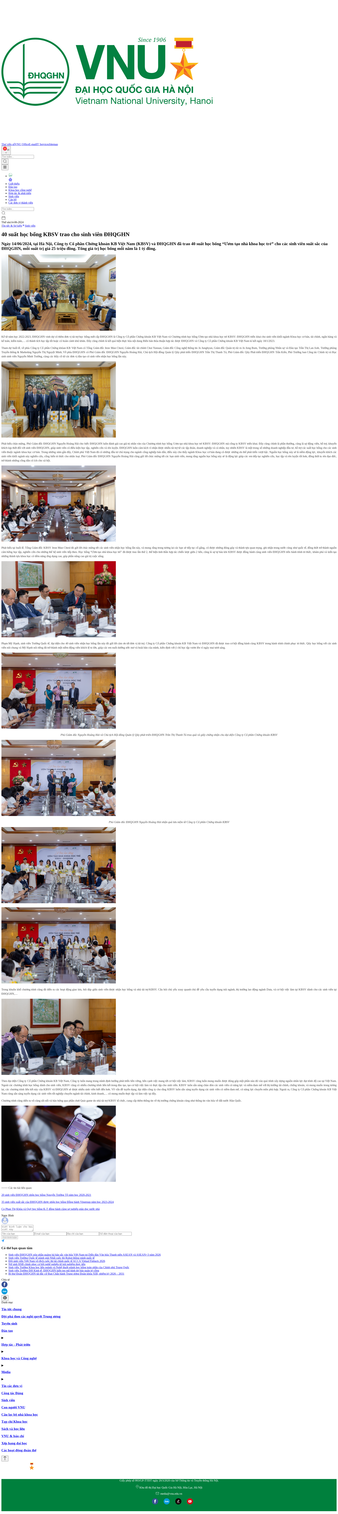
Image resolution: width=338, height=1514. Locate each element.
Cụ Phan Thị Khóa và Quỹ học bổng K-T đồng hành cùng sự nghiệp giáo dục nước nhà (50, 1208)
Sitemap (53, 144)
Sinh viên (13, 196)
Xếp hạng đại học (14, 1443)
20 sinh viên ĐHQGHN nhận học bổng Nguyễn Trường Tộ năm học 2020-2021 (46, 1194)
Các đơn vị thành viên (20, 202)
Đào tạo (12, 186)
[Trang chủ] (107, 141)
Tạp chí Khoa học (14, 1421)
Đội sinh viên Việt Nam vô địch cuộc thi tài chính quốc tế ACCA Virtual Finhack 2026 (56, 1261)
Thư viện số (8, 144)
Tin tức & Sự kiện (12, 225)
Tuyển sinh (9, 1323)
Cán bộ (12, 199)
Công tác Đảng (12, 1393)
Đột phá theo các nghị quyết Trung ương (31, 1316)
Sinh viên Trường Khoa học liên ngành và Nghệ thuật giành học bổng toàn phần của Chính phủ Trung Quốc (68, 1267)
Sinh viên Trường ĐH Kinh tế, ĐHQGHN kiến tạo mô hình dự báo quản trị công (53, 1270)
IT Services (42, 144)
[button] (169, 1284)
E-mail (32, 144)
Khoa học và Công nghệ (19, 1358)
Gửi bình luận (10, 1237)
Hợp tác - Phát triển (15, 1344)
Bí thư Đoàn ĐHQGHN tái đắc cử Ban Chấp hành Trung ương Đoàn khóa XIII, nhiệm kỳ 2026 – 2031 (66, 1273)
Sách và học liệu (13, 1429)
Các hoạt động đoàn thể (18, 1450)
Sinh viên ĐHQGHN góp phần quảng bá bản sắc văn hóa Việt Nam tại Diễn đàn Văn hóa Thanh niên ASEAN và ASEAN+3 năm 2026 (84, 1254)
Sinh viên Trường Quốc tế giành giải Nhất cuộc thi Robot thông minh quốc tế (51, 1257)
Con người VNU (13, 1407)
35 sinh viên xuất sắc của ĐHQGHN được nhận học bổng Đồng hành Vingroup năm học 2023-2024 (57, 1201)
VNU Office (22, 144)
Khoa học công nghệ (20, 190)
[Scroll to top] (4, 1458)
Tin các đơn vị (11, 1386)
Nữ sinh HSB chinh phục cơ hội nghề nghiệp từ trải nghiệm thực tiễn (46, 1264)
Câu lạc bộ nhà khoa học (19, 1414)
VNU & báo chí (12, 1436)
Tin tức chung (11, 1309)
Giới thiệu (14, 183)
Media (6, 1372)
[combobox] (6, 150)
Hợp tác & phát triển (19, 193)
